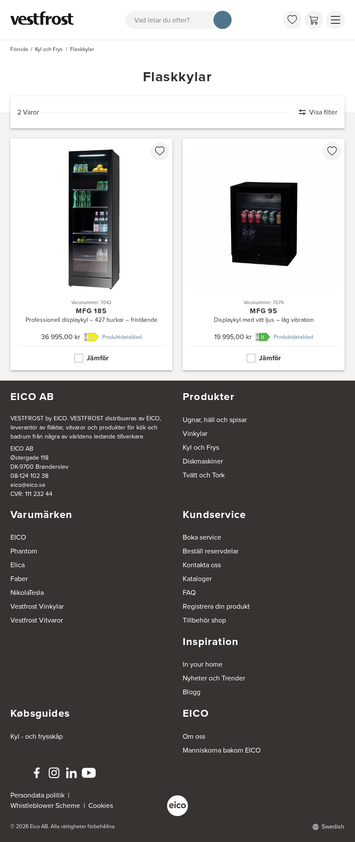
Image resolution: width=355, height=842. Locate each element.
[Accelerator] (43, 20)
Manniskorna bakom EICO (222, 750)
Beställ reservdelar (211, 551)
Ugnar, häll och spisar (215, 420)
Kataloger (197, 579)
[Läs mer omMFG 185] (91, 255)
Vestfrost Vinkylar (37, 606)
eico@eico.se (27, 484)
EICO (18, 537)
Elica (17, 565)
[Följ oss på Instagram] (54, 773)
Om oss (194, 736)
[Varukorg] (314, 20)
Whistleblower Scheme (45, 805)
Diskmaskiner (203, 461)
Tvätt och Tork (204, 475)
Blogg (191, 692)
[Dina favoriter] (292, 20)
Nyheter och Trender (214, 678)
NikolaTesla (27, 592)
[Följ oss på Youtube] (89, 773)
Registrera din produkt (216, 606)
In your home (203, 664)
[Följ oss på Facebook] (37, 773)
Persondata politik (37, 795)
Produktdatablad (122, 337)
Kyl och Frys (201, 447)
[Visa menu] (335, 20)
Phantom (23, 551)
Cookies (100, 805)
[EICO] (177, 805)
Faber (19, 579)
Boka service (202, 537)
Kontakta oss (202, 565)
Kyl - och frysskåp (36, 736)
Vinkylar (195, 433)
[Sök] (222, 20)
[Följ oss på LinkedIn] (71, 773)
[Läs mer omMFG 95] (264, 255)
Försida (19, 49)
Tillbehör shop (204, 620)
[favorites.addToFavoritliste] (160, 151)
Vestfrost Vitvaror (36, 620)
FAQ (189, 592)
